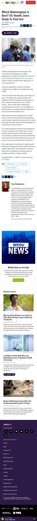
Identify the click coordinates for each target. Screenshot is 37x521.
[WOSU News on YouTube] (18, 247)
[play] (3, 519)
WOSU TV (6, 454)
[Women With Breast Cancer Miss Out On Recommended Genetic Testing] (18, 388)
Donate (31, 2)
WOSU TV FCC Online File (10, 494)
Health (26, 171)
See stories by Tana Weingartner (21, 219)
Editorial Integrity (8, 468)
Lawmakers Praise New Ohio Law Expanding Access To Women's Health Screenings (17, 358)
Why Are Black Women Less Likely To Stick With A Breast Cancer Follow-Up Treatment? (17, 317)
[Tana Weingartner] (5, 186)
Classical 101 (6, 450)
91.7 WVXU (5, 160)
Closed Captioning (8, 479)
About (5, 465)
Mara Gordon (6, 322)
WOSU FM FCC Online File (10, 487)
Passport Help (7, 483)
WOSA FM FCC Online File (10, 490)
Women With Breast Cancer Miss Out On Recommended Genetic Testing (17, 402)
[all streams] (34, 519)
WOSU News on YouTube (18, 267)
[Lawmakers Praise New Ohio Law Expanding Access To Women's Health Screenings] (18, 343)
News (4, 446)
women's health (11, 167)
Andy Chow (6, 362)
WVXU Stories (11, 164)
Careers (5, 472)
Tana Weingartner (8, 23)
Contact (5, 476)
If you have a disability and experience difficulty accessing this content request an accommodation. (17, 498)
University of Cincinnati (13, 171)
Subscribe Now (18, 280)
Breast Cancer (24, 164)
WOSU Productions (8, 461)
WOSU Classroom (8, 457)
